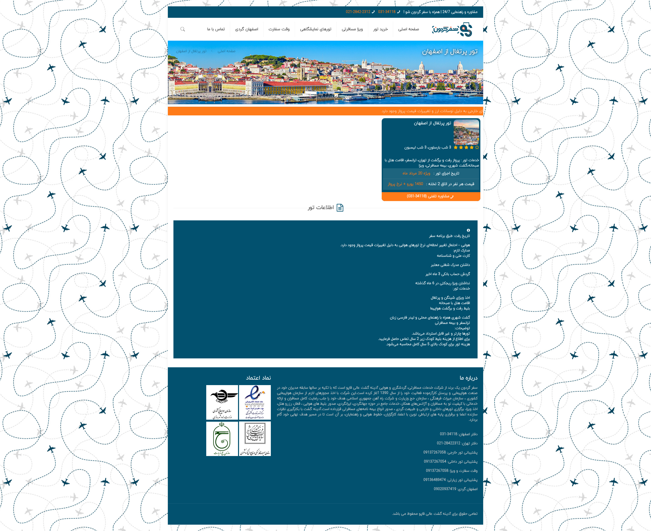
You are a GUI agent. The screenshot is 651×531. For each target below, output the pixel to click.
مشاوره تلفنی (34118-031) (428, 196)
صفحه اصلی (226, 51)
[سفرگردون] (452, 29)
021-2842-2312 (358, 12)
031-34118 (386, 12)
